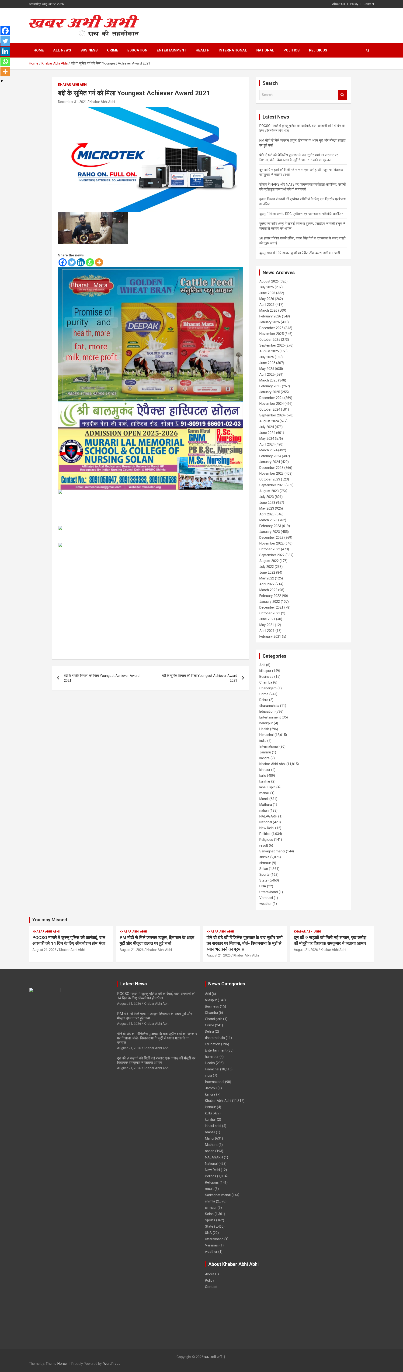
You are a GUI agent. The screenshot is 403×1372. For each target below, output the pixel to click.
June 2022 (267, 572)
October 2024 (269, 409)
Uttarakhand (268, 892)
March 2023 (268, 520)
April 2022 (266, 584)
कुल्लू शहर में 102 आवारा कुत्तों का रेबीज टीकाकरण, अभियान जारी (299, 253)
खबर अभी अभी (212, 1357)
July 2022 (266, 567)
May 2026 (266, 299)
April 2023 (266, 514)
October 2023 (269, 479)
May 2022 (266, 578)
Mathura (265, 805)
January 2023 (269, 532)
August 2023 (269, 491)
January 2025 (269, 392)
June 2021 (267, 619)
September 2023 (272, 485)
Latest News (133, 984)
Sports (264, 874)
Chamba (265, 682)
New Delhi (266, 828)
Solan (263, 869)
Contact (369, 4)
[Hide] (2, 81)
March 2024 (268, 450)
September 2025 (272, 345)
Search (342, 95)
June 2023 (267, 502)
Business (89, 50)
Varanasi (266, 898)
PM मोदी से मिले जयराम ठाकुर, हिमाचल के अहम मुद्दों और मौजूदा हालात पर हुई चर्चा (157, 940)
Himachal (266, 735)
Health (202, 50)
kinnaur (264, 770)
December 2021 (271, 607)
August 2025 (269, 351)
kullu (262, 775)
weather (265, 904)
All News (62, 50)
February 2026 (270, 316)
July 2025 (266, 357)
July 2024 (266, 427)
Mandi (263, 799)
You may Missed (49, 920)
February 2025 (270, 386)
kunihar (264, 781)
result (263, 845)
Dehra (263, 700)
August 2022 (269, 561)
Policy (354, 4)
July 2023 (266, 497)
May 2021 (266, 625)
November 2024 (271, 404)
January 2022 (269, 601)
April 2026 (266, 305)
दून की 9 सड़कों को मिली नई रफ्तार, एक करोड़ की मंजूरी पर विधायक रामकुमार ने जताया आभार (330, 940)
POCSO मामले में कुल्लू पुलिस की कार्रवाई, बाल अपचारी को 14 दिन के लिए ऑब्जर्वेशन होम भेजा (68, 940)
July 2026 (266, 287)
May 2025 (266, 369)
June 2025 (267, 363)
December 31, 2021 (72, 102)
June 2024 (267, 433)
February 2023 (270, 526)
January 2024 (269, 462)
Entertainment (171, 50)
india (262, 741)
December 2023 (271, 468)
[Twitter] (72, 262)
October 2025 (269, 339)
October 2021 (269, 613)
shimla (264, 857)
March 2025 (268, 380)
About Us (338, 4)
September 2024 (272, 415)
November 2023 (271, 473)
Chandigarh (268, 688)
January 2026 (269, 322)
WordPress (111, 1364)
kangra (264, 758)
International (233, 50)
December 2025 (271, 328)
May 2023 (266, 508)
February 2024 (270, 456)
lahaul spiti (267, 787)
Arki (262, 665)
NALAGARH (268, 816)
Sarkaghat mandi (272, 851)
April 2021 (266, 631)
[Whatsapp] (90, 262)
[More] (99, 262)
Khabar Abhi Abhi (72, 84)
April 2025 (266, 374)
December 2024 (271, 398)
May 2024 (266, 438)
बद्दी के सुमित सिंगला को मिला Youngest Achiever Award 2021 (199, 678)
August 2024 (269, 421)
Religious (318, 50)
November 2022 (271, 543)
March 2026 (268, 310)
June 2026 (267, 293)
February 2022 (270, 596)
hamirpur (266, 723)
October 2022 (269, 549)
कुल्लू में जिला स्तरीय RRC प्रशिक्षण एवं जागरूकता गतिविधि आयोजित (301, 214)
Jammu (265, 752)
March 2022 (268, 590)
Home (39, 50)
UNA (262, 886)
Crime (112, 50)
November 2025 (271, 334)
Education (137, 50)
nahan (264, 810)
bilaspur (265, 671)
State (263, 880)
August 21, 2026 (44, 950)
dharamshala (269, 706)
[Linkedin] (81, 262)
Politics (292, 50)
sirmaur (265, 863)
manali (264, 793)
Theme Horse (56, 1364)
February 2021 (270, 636)
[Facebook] (63, 262)
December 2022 (271, 537)
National (265, 50)
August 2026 (269, 281)
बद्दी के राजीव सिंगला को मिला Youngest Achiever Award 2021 (101, 678)
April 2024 (266, 444)
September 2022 (272, 555)
